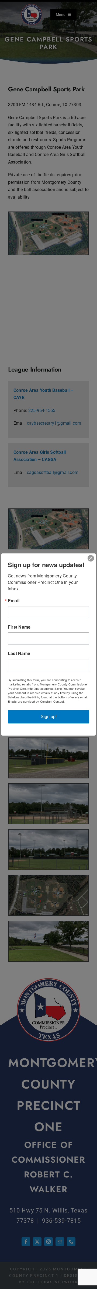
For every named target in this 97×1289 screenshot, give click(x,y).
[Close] (91, 558)
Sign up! (49, 716)
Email (13, 600)
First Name (19, 627)
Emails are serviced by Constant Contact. (36, 701)
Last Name (19, 653)
